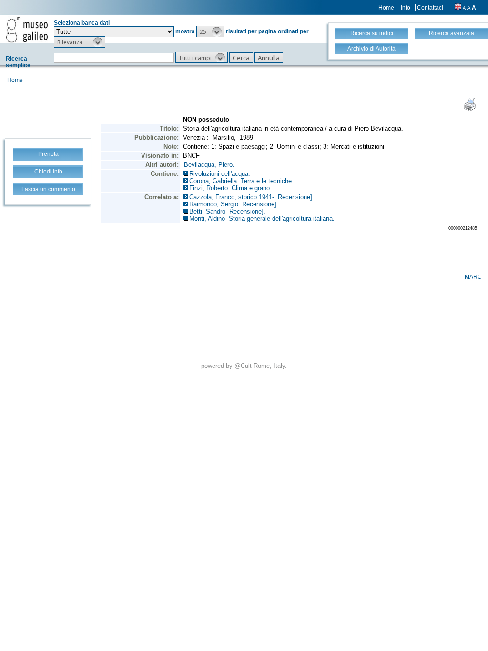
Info (405, 7)
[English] (458, 7)
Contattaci (430, 7)
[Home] (27, 29)
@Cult (244, 365)
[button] (210, 31)
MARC (473, 277)
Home (386, 7)
